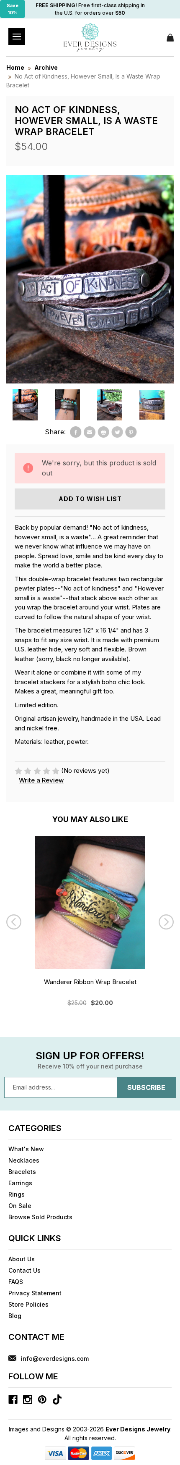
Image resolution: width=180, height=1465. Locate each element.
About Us (21, 1259)
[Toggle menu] (16, 36)
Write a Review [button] (41, 780)
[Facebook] (76, 432)
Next (166, 921)
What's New (26, 1149)
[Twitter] (117, 432)
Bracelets (22, 1171)
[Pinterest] (131, 432)
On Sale (19, 1205)
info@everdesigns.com (55, 1358)
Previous (13, 921)
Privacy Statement (35, 1293)
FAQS (15, 1281)
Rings (16, 1194)
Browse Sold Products (40, 1217)
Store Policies (28, 1304)
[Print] (103, 432)
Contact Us (24, 1270)
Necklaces (23, 1160)
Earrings (20, 1183)
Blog (14, 1315)
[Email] (89, 432)
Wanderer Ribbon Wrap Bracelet (90, 982)
